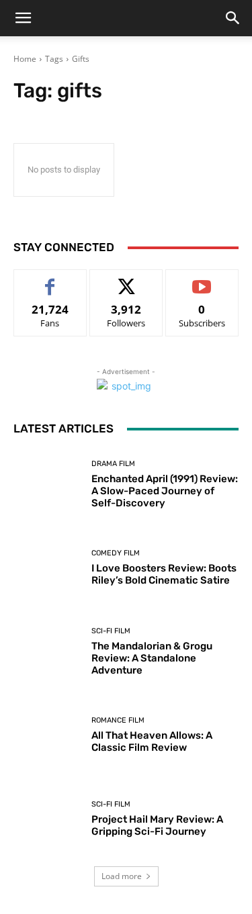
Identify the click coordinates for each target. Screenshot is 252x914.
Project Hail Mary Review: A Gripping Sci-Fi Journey (157, 825)
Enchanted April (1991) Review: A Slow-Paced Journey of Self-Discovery (164, 491)
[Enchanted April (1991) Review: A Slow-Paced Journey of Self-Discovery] (47, 484)
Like (50, 280)
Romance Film (117, 720)
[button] (22, 18)
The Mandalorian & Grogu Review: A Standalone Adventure (151, 658)
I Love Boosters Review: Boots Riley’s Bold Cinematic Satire (164, 574)
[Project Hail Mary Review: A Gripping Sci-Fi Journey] (47, 819)
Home (24, 58)
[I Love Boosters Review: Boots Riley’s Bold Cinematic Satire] (47, 568)
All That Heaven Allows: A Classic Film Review (151, 741)
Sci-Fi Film (110, 631)
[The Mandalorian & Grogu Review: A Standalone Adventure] (47, 652)
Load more (121, 876)
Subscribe (202, 280)
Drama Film (113, 463)
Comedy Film (115, 553)
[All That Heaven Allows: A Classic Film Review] (47, 736)
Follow (126, 280)
